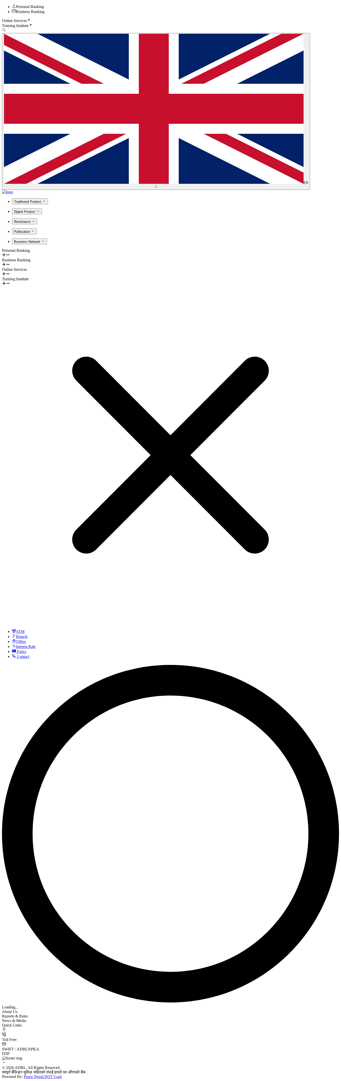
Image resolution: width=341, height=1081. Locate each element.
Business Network (27, 242)
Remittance (22, 222)
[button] (170, 20)
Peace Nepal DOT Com (43, 1076)
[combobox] (156, 111)
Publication (22, 232)
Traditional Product (27, 202)
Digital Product (24, 212)
